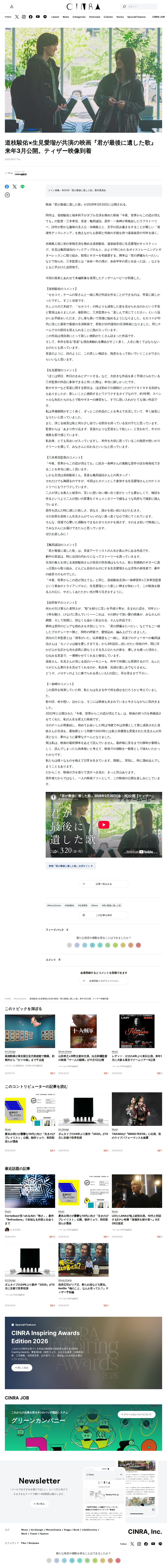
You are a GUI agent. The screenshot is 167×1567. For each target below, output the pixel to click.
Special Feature (136, 16)
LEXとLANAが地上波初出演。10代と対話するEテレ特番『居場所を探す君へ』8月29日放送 (136, 1219)
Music (24, 1530)
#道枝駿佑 (69, 905)
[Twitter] (17, 17)
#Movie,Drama (54, 905)
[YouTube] (38, 17)
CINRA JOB (158, 16)
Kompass (34, 1543)
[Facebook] (30, 17)
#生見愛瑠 (82, 905)
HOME (8, 998)
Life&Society (89, 1530)
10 (138, 945)
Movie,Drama (20, 998)
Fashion (44, 1534)
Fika (23, 1543)
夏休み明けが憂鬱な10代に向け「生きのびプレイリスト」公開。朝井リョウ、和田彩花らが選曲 (30, 1137)
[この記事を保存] (7, 195)
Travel (33, 1534)
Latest (55, 16)
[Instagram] (24, 17)
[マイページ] (12, 6)
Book (76, 1530)
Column (108, 16)
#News (94, 905)
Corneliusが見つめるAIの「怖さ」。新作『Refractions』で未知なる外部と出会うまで (29, 1219)
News (66, 16)
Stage (67, 1530)
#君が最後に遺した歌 (111, 905)
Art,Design (37, 1530)
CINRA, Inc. (145, 1531)
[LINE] (45, 17)
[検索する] (124, 6)
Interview (94, 16)
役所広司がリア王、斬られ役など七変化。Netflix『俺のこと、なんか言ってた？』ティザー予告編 (83, 1288)
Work (24, 1534)
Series (120, 16)
